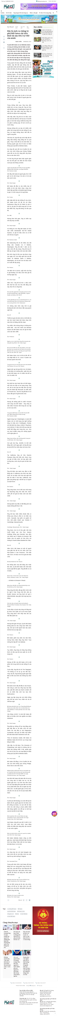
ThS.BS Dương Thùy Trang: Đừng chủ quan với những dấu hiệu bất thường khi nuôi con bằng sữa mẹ (7, 939)
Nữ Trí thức (9, 13)
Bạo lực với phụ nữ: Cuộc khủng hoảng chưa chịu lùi (47, 55)
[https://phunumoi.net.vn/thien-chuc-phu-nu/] (4, 48)
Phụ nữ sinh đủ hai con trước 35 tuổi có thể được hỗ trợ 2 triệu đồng (26, 935)
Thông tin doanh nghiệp (20, 985)
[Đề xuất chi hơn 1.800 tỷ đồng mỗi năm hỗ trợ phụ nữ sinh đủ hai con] (17, 927)
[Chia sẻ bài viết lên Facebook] (4, 39)
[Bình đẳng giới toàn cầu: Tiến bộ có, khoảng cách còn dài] (37, 39)
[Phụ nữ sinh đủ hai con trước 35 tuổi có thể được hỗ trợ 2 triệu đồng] (26, 927)
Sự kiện (2, 13)
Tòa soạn (40, 985)
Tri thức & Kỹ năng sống (45, 13)
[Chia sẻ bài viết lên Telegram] (4, 42)
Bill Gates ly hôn (21, 911)
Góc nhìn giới (23, 27)
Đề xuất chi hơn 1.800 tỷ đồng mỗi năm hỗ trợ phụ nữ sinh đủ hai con (17, 935)
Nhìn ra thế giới (33, 13)
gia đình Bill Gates (11, 911)
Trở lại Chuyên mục (8, 900)
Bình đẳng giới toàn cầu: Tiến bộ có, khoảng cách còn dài (47, 40)
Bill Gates (20, 908)
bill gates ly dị (10, 913)
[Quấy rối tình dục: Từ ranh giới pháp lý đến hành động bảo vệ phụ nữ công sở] (37, 31)
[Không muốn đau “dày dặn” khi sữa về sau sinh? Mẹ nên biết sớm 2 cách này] (7, 952)
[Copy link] (4, 36)
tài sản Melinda (23, 913)
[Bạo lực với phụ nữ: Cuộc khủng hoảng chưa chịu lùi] (37, 55)
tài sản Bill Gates (11, 916)
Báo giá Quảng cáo (31, 985)
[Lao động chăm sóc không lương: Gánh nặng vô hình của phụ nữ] (37, 47)
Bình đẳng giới (10, 26)
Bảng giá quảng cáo (42, 1)
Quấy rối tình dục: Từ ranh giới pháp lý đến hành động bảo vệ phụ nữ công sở (47, 32)
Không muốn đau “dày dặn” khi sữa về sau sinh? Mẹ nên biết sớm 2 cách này (7, 962)
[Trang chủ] (1, 10)
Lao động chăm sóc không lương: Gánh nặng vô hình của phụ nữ (47, 48)
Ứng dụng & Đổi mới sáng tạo (20, 13)
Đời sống (28, 27)
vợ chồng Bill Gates (11, 908)
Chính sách (16, 27)
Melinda (17, 913)
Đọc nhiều (38, 27)
